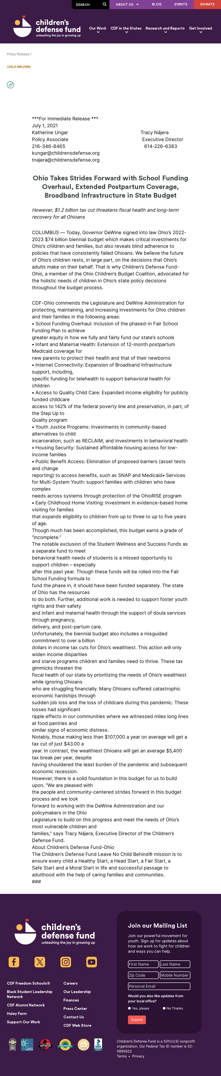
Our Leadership (77, 992)
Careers (70, 983)
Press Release (18, 54)
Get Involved (200, 28)
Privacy (138, 1056)
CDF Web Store (77, 1025)
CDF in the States (126, 28)
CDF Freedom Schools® (28, 983)
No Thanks (175, 1008)
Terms (122, 1056)
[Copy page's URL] (11, 84)
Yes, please (140, 1008)
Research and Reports (165, 28)
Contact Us (73, 1017)
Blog (156, 4)
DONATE (207, 4)
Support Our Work (23, 1022)
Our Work (97, 28)
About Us (125, 4)
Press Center (75, 1009)
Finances (71, 1000)
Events (180, 4)
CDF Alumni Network (26, 1005)
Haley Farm (17, 1014)
